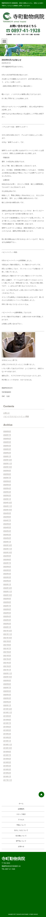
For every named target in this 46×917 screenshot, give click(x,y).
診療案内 (21, 809)
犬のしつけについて (21, 830)
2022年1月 (7, 627)
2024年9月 (7, 513)
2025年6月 (7, 481)
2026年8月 (7, 431)
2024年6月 (7, 524)
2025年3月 (7, 492)
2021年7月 (7, 648)
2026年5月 (7, 442)
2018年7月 (7, 755)
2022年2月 (7, 623)
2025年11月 (7, 463)
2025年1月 (7, 499)
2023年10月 (7, 552)
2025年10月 (7, 467)
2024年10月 (7, 509)
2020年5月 (7, 691)
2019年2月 (7, 737)
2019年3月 (7, 734)
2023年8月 (7, 559)
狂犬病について (21, 835)
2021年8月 (7, 645)
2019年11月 (7, 712)
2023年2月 (7, 581)
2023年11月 (7, 549)
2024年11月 (7, 506)
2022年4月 (7, 616)
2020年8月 (7, 684)
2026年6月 (7, 438)
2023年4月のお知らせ (11, 59)
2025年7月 (7, 477)
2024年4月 (7, 531)
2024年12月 (7, 502)
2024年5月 (7, 527)
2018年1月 (7, 776)
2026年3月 (7, 449)
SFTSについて (21, 841)
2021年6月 (7, 652)
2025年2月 (7, 495)
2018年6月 (7, 758)
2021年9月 (7, 641)
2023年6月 (7, 566)
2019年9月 (7, 716)
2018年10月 (7, 748)
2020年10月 (7, 677)
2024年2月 (7, 538)
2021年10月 (7, 638)
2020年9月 (7, 680)
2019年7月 (7, 723)
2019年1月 (7, 741)
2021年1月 (7, 669)
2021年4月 (7, 659)
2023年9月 (7, 556)
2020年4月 (7, 694)
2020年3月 (7, 698)
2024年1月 (7, 541)
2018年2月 (7, 773)
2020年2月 (7, 702)
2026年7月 (7, 435)
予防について (21, 825)
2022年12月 (7, 588)
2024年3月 (7, 534)
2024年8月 (7, 517)
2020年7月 (7, 687)
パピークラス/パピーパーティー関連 (16, 416)
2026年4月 (7, 445)
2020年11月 (7, 673)
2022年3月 (7, 620)
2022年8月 (7, 602)
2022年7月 (7, 606)
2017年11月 (7, 780)
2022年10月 (7, 595)
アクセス (21, 819)
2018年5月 (7, 762)
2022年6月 (7, 609)
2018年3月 (7, 769)
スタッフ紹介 (21, 814)
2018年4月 (7, 766)
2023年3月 (7, 577)
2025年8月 (7, 474)
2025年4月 (7, 488)
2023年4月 (7, 573)
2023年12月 (7, 545)
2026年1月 (7, 456)
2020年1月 (7, 705)
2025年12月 (7, 460)
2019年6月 (7, 726)
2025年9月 (7, 470)
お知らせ (6, 413)
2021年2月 (7, 666)
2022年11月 (7, 591)
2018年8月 (7, 751)
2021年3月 (7, 662)
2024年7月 (7, 520)
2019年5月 (7, 730)
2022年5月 (7, 613)
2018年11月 (7, 744)
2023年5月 (7, 570)
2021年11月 (7, 634)
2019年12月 (7, 709)
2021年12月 (7, 630)
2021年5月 (7, 655)
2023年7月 (7, 563)
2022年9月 (7, 598)
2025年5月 (7, 484)
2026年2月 (7, 453)
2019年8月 (7, 719)
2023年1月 (7, 584)
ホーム (21, 803)
